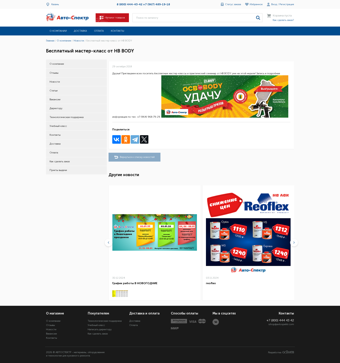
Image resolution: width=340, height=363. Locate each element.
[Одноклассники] (125, 139)
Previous (108, 242)
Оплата (99, 30)
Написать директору (100, 329)
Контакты (117, 30)
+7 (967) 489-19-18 (156, 4)
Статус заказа (233, 4)
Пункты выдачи (58, 170)
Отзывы (54, 72)
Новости (55, 81)
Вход (274, 4)
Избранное (256, 4)
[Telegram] (135, 139)
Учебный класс (58, 126)
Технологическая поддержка (67, 117)
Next (294, 242)
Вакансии (55, 99)
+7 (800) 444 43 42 (280, 320)
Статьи (54, 90)
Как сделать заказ (60, 161)
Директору (56, 108)
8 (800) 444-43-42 (129, 4)
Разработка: (275, 352)
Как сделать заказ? (283, 20)
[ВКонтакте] (116, 139)
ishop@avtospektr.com (281, 324)
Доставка (80, 30)
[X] (144, 139)
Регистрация (286, 4)
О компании (58, 30)
